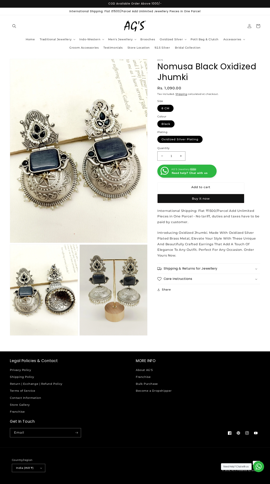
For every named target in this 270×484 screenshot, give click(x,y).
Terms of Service (22, 390)
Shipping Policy (22, 377)
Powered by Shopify (248, 470)
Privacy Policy (20, 370)
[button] (14, 26)
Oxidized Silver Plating (179, 139)
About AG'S (144, 370)
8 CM (165, 108)
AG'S (234, 470)
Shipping (181, 93)
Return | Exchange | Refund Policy (36, 384)
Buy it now (201, 198)
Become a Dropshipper (154, 390)
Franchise (17, 411)
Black (165, 124)
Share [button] (166, 289)
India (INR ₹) (24, 467)
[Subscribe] (76, 432)
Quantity (163, 148)
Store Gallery (20, 405)
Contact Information (25, 398)
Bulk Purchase (147, 384)
